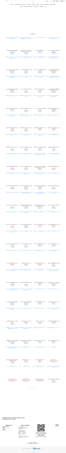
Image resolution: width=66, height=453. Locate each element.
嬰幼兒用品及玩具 (53, 4)
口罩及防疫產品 (36, 6)
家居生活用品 (26, 6)
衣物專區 (41, 4)
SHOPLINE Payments (34, 451)
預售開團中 (29, 4)
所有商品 (11, 4)
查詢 (39, 435)
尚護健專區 (41, 6)
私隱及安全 (35, 442)
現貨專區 (33, 4)
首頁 (45, 6)
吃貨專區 (37, 4)
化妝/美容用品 (46, 4)
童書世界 (21, 6)
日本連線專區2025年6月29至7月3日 (20, 4)
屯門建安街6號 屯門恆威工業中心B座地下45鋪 (23, 427)
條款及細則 (31, 442)
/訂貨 (43, 435)
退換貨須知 (4, 430)
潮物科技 (31, 6)
